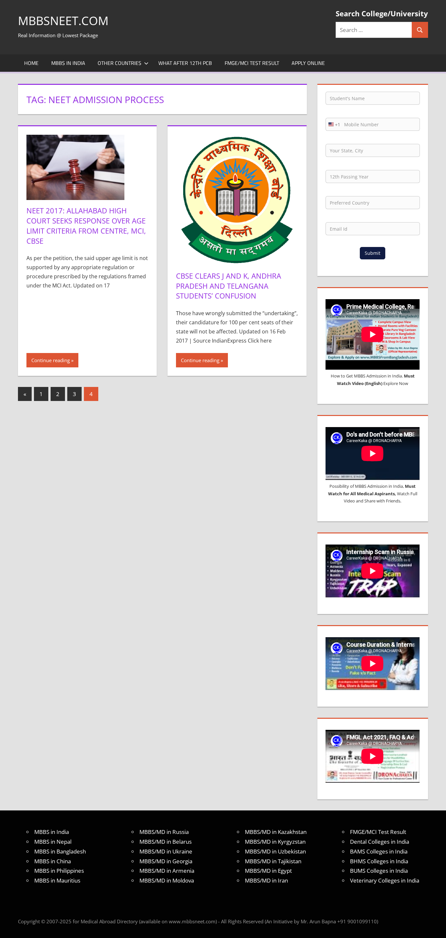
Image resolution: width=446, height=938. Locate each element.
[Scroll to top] (435, 927)
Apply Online (308, 63)
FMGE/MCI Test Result (252, 63)
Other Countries (119, 63)
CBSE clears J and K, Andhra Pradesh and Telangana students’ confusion (228, 286)
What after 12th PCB (185, 63)
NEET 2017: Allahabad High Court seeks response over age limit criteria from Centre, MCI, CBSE (86, 225)
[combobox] (333, 124)
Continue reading (50, 360)
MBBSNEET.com (63, 21)
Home (31, 63)
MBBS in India (68, 63)
